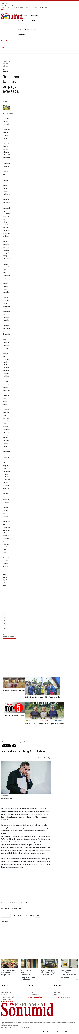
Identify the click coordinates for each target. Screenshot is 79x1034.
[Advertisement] (39, 663)
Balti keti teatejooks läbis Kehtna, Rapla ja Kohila (42, 697)
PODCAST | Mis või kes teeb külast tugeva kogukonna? (44, 724)
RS (3, 61)
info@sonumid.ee (7, 1002)
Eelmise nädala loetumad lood (14, 715)
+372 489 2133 (6, 999)
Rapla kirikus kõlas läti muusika (14, 691)
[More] (5, 593)
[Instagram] (2, 12)
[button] (25, 10)
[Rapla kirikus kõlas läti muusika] (14, 682)
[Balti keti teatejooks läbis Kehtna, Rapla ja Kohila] (42, 686)
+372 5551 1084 (33, 995)
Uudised (5, 71)
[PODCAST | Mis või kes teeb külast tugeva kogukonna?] (44, 712)
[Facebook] (1, 12)
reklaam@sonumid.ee (35, 997)
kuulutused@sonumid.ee (62, 997)
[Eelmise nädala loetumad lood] (14, 707)
